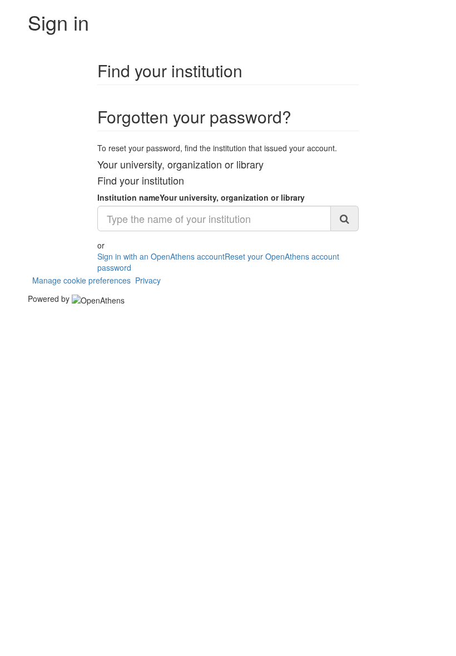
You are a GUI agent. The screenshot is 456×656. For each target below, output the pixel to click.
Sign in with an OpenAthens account (161, 256)
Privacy (148, 280)
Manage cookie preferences (81, 280)
